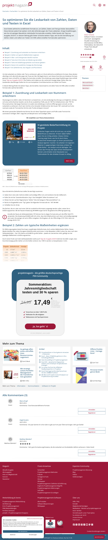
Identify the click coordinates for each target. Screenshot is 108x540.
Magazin (6, 466)
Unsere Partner (78, 517)
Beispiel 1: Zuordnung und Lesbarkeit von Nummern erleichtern (25, 52)
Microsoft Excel (87, 82)
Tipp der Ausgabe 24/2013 (48, 239)
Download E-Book (91, 67)
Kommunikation (33, 386)
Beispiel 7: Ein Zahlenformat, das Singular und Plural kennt (23, 68)
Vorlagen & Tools (43, 477)
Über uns (76, 498)
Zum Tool (95, 363)
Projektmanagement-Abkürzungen (48, 488)
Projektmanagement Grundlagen (48, 493)
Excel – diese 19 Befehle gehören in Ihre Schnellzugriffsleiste (53, 357)
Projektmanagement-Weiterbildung (14, 501)
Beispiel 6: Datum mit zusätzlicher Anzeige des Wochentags (23, 65)
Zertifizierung (7, 504)
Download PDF (100, 67)
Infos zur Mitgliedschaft (10, 474)
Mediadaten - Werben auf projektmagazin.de (87, 508)
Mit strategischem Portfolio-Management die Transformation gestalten (27, 372)
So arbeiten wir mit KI (79, 515)
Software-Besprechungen (46, 504)
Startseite (6, 11)
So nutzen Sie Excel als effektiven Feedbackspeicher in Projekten (51, 368)
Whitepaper (41, 481)
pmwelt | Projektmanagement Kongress (15, 513)
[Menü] (104, 5)
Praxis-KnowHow (44, 466)
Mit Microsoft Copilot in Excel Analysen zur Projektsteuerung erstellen (54, 375)
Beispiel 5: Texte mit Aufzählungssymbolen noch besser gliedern (25, 62)
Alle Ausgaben (7, 472)
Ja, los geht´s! (40, 326)
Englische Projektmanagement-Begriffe (50, 486)
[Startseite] (17, 5)
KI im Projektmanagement (11, 506)
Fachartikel (13, 11)
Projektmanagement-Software (49, 498)
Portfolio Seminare (9, 511)
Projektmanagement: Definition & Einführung (52, 484)
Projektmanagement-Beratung (82, 470)
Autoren (5, 477)
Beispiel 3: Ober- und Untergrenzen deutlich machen (21, 57)
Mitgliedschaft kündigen (80, 506)
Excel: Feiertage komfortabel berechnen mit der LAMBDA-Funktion (54, 372)
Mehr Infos (69, 161)
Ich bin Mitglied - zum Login (40, 333)
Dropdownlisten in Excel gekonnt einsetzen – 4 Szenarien (55, 353)
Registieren (91, 413)
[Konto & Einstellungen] (100, 5)
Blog (74, 472)
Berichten (86, 88)
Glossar (40, 479)
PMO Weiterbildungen (10, 508)
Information (21, 386)
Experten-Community (81, 466)
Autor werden (77, 511)
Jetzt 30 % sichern (99, 537)
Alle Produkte (42, 501)
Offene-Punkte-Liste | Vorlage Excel (96, 351)
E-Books (40, 474)
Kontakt (75, 504)
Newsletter (6, 479)
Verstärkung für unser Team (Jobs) (83, 513)
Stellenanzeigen (78, 477)
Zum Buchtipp (96, 381)
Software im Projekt (49, 386)
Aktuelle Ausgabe (8, 470)
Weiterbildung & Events (12, 498)
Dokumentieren (88, 85)
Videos (75, 474)
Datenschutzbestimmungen (35, 518)
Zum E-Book (26, 361)
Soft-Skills (41, 490)
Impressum (76, 520)
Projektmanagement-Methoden (48, 472)
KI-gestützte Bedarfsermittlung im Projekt (54, 126)
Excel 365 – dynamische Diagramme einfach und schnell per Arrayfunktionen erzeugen (54, 363)
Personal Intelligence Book (96, 371)
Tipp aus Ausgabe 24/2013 (15, 80)
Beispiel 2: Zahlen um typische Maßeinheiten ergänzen (22, 55)
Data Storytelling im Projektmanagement (54, 360)
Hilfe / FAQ (76, 501)
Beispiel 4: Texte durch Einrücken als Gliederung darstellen (23, 60)
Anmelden (91, 410)
